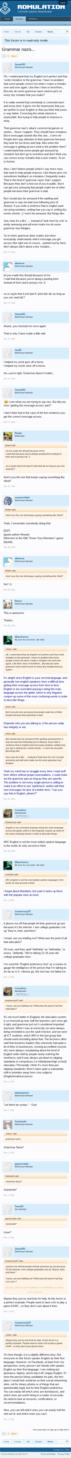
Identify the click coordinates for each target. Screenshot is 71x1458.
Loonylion (20, 810)
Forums (19, 19)
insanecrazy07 (23, 911)
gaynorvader (22, 1164)
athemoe (19, 263)
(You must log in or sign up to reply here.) (51, 1430)
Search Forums (10, 23)
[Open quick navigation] (67, 31)
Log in (63, 3)
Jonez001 (20, 64)
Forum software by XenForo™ (14, 1454)
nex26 (18, 350)
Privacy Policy (64, 1454)
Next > (14, 56)
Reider (18, 433)
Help (67, 1450)
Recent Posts (27, 23)
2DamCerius (21, 637)
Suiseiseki (20, 1121)
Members (33, 19)
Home (7, 19)
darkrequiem (22, 1092)
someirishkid (22, 497)
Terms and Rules (48, 1454)
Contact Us (58, 1450)
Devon (18, 601)
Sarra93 (19, 1206)
